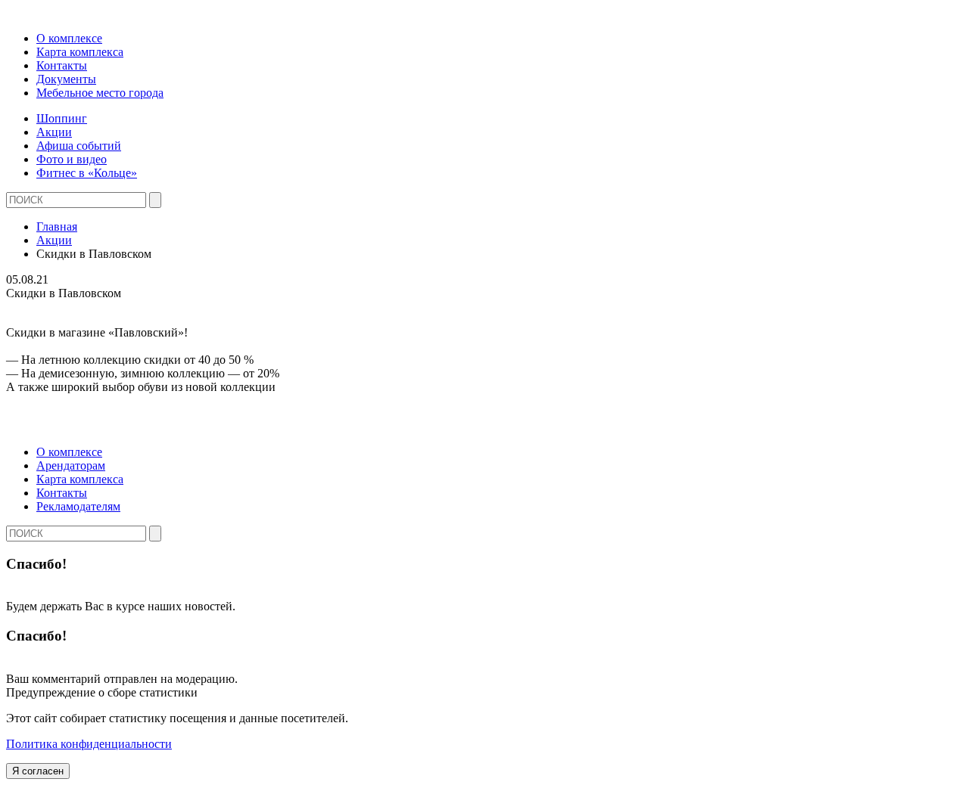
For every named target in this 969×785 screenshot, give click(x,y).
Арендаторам (70, 465)
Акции (54, 132)
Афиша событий (78, 145)
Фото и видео (71, 159)
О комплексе (69, 38)
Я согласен (38, 771)
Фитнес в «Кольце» (86, 172)
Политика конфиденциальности (89, 743)
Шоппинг (61, 118)
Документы (66, 79)
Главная (56, 226)
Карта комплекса (79, 51)
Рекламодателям (78, 506)
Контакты (61, 65)
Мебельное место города (100, 92)
